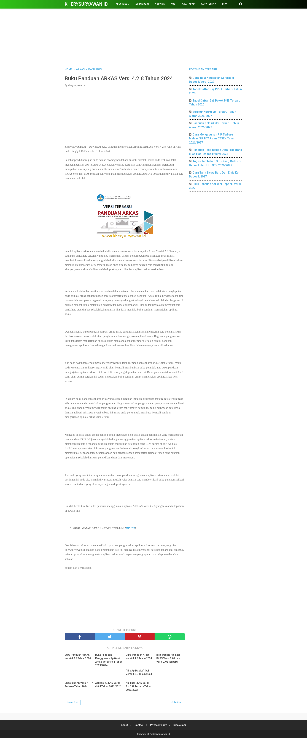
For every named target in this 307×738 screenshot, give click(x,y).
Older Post (176, 702)
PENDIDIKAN (122, 4)
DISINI (130, 527)
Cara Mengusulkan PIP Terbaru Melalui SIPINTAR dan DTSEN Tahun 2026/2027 (212, 138)
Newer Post (72, 702)
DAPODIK (160, 4)
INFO (224, 4)
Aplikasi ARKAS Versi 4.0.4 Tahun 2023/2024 (108, 684)
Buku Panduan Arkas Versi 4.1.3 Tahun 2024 (139, 656)
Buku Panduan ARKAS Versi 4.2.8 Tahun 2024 (78, 656)
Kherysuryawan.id (86, 4)
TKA (173, 4)
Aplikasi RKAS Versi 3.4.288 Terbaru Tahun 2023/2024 (138, 686)
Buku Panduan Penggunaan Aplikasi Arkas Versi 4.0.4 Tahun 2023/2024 (108, 660)
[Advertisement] (153, 37)
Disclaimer (179, 725)
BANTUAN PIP (208, 4)
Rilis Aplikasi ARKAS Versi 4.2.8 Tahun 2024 (139, 672)
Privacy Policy (158, 725)
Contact (138, 725)
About (124, 725)
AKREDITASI (142, 4)
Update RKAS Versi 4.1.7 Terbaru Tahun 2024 (79, 684)
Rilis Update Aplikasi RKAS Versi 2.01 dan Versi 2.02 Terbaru (168, 658)
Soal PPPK (188, 4)
